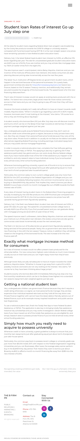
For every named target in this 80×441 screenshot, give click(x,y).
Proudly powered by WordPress (17, 438)
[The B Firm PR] (50, 408)
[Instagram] (44, 408)
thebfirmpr (38, 38)
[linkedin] (44, 414)
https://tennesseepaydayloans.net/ (46, 85)
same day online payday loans (17, 38)
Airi (38, 438)
